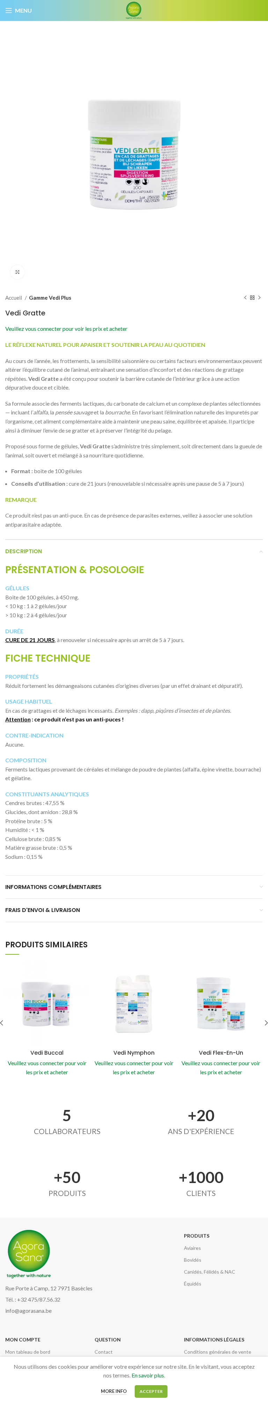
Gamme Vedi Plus (50, 297)
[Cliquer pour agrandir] (17, 272)
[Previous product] (245, 297)
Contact (104, 1352)
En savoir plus (148, 1375)
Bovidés (192, 1260)
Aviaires (192, 1248)
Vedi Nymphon (134, 1053)
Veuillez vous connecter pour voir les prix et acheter (66, 328)
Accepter (151, 1391)
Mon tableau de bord (27, 1352)
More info (114, 1391)
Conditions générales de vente (217, 1352)
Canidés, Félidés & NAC (209, 1272)
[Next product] (259, 297)
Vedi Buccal (47, 1053)
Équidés (192, 1284)
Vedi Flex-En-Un (221, 1053)
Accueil (14, 297)
